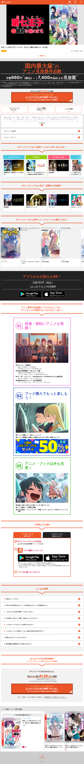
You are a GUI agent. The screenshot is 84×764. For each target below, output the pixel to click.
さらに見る (42, 123)
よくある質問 (69, 109)
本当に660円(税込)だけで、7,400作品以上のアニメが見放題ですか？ (27, 605)
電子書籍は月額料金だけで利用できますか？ (19, 644)
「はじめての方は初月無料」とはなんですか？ (20, 612)
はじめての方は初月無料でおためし (42, 97)
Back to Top (42, 757)
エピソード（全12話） (10, 131)
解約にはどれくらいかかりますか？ (16, 637)
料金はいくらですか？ (12, 599)
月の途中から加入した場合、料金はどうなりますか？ (22, 618)
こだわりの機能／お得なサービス (41, 108)
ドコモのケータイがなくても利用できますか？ (20, 624)
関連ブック (43, 56)
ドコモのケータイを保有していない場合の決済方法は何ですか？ (25, 631)
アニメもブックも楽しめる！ (14, 108)
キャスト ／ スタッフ (10, 137)
